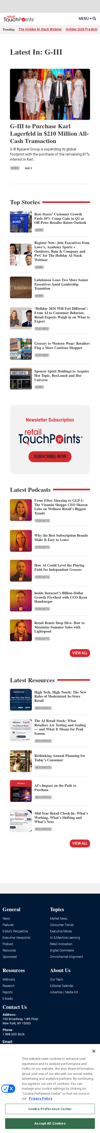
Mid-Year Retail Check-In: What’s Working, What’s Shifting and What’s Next (61, 817)
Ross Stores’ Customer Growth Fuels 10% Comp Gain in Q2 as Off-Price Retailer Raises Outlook (60, 218)
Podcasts (42, 520)
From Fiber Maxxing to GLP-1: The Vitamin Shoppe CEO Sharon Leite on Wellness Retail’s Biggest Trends (61, 507)
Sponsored (10, 957)
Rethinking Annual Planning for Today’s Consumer (59, 758)
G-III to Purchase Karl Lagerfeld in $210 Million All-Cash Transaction (49, 133)
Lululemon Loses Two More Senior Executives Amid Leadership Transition (61, 284)
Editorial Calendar (62, 986)
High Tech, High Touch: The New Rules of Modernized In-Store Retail (60, 696)
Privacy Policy (40, 1098)
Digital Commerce (62, 950)
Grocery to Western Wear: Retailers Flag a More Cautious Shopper (62, 345)
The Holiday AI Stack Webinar (40, 29)
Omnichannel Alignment (66, 957)
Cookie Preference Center (50, 1109)
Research (9, 986)
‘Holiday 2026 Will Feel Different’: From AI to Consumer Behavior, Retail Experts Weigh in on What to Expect (62, 315)
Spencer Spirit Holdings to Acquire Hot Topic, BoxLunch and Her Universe (61, 375)
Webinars (9, 979)
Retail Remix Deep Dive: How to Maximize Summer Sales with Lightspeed (59, 627)
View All (79, 653)
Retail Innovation (61, 944)
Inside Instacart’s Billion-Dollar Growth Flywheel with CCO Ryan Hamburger (60, 597)
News (14, 168)
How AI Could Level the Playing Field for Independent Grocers (59, 567)
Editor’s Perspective (15, 931)
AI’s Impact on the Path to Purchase (55, 787)
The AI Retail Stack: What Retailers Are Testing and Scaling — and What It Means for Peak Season (60, 727)
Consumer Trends (62, 925)
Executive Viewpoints (17, 937)
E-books (8, 998)
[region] (50, 1088)
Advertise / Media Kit (64, 992)
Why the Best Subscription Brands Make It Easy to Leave (61, 537)
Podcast (8, 944)
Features (42, 328)
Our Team (56, 979)
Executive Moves (61, 931)
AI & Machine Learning (65, 937)
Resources (43, 708)
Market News (58, 918)
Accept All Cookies (49, 1123)
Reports (8, 992)
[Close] (93, 1051)
